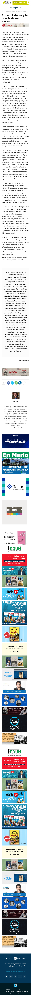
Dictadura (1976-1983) (21, 11)
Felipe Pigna (7, 21)
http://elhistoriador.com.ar (15, 404)
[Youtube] (22, 428)
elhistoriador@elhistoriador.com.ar (15, 971)
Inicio (3, 11)
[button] (2, 8)
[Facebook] (8, 383)
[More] (24, 383)
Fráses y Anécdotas (10, 11)
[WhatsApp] (16, 383)
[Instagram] (12, 428)
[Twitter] (12, 383)
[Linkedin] (20, 383)
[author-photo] (16, 399)
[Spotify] (15, 428)
